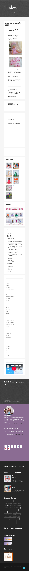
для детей (16, 92)
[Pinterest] (6, 449)
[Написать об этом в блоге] (11, 96)
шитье (9, 94)
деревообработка (10, 296)
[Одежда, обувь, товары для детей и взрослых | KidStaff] (8, 539)
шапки (7, 339)
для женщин (8, 302)
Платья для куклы (12, 252)
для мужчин (8, 307)
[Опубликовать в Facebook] (13, 96)
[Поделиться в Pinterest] (15, 96)
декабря (10, 238)
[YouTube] (9, 449)
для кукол (8, 305)
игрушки (13, 93)
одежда (17, 93)
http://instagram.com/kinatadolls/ (11, 401)
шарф (7, 342)
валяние (8, 285)
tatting (7, 355)
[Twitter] (12, 446)
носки (7, 315)
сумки (7, 335)
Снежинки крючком (12, 249)
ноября (10, 257)
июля (9, 263)
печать (7, 326)
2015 (8, 271)
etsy (7, 350)
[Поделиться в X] (12, 96)
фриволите (8, 337)
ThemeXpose (7, 567)
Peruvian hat (8, 352)
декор (7, 294)
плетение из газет (10, 328)
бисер (7, 283)
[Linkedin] (9, 446)
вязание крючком (10, 289)
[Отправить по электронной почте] (9, 96)
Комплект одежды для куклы (15, 251)
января (10, 269)
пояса (7, 331)
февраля (10, 268)
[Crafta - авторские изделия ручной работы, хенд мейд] (8, 543)
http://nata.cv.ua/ (18, 423)
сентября (10, 260)
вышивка (8, 287)
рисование (8, 333)
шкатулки (8, 346)
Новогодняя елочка (13, 240)
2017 (8, 235)
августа (10, 261)
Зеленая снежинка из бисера (15, 241)
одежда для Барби (10, 320)
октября (10, 258)
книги (7, 311)
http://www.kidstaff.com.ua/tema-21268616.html (14, 79)
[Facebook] (6, 446)
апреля (10, 266)
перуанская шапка (10, 324)
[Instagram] (15, 446)
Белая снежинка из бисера (14, 243)
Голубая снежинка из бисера (15, 246)
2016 (8, 236)
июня (9, 265)
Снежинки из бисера (13, 247)
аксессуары (10, 92)
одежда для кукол (10, 322)
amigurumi (8, 348)
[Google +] (21, 446)
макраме (8, 313)
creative (7, 566)
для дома (8, 300)
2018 (8, 233)
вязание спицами (10, 291)
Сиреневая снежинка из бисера (15, 244)
